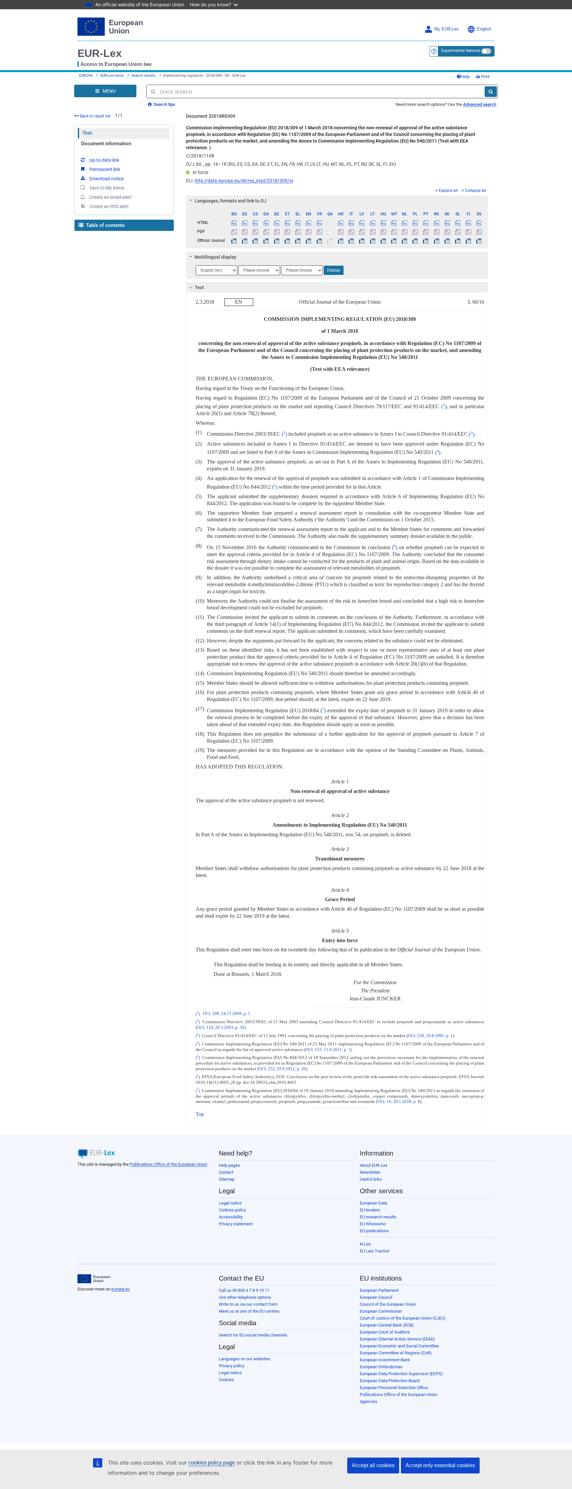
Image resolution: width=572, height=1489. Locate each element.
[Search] (491, 91)
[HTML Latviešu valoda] (362, 222)
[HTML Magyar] (383, 222)
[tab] (337, 201)
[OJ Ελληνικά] (298, 240)
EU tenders (370, 1209)
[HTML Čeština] (255, 222)
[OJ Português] (426, 240)
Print (485, 76)
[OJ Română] (436, 240)
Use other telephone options (245, 1297)
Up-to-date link (104, 160)
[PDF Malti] (394, 231)
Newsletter (370, 1172)
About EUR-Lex (373, 1165)
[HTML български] (234, 222)
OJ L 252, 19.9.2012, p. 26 (282, 1069)
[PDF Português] (426, 231)
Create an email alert (110, 197)
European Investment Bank (385, 1359)
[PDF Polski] (415, 231)
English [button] (484, 29)
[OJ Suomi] (468, 240)
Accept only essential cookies (440, 1465)
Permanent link (104, 169)
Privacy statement (236, 1223)
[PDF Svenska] (479, 231)
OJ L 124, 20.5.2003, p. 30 (220, 1027)
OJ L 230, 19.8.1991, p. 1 (430, 1035)
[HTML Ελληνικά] (298, 222)
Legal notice (230, 1203)
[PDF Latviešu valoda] (362, 231)
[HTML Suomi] (468, 222)
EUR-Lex (99, 53)
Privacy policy (231, 1365)
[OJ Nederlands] (405, 240)
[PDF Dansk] (266, 231)
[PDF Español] (245, 231)
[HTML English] (309, 222)
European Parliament (379, 1290)
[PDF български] (234, 231)
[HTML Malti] (394, 222)
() (444, 406)
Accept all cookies (373, 1465)
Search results (143, 75)
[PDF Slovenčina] (447, 231)
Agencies (368, 1401)
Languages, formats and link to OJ (230, 200)
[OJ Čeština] (255, 240)
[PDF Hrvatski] (340, 231)
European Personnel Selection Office (394, 1387)
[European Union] (93, 1279)
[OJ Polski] (415, 240)
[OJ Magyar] (383, 240)
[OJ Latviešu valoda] (362, 240)
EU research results (378, 1216)
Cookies (226, 1379)
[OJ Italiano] (351, 240)
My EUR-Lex (446, 29)
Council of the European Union (388, 1304)
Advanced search (479, 104)
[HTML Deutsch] (276, 222)
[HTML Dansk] (266, 222)
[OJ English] (309, 240)
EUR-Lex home (112, 75)
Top (200, 1114)
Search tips (164, 104)
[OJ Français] (319, 240)
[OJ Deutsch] (276, 240)
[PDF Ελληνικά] (298, 231)
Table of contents (105, 225)
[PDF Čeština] (255, 231)
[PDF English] (309, 231)
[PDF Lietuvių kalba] (372, 231)
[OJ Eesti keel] (287, 240)
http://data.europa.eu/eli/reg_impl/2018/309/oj (244, 180)
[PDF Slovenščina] (458, 231)
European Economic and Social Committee (399, 1345)
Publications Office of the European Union (168, 1164)
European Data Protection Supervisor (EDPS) (401, 1373)
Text (87, 133)
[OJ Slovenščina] (458, 240)
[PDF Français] (319, 231)
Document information (106, 144)
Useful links (371, 1179)
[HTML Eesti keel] (287, 222)
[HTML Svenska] (479, 222)
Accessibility (231, 1216)
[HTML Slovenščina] (458, 222)
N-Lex (365, 1244)
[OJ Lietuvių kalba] (372, 240)
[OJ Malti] (394, 240)
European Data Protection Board (389, 1380)
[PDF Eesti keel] (287, 231)
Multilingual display (215, 257)
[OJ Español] (245, 240)
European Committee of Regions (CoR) (396, 1352)
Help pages (229, 1165)
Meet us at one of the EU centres (249, 1311)
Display (333, 270)
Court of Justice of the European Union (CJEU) (403, 1318)
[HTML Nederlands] (405, 222)
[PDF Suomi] (468, 231)
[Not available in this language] (330, 222)
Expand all (448, 190)
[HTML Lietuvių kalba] (372, 222)
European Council (376, 1297)
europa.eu (120, 1289)
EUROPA (86, 75)
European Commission (381, 1311)
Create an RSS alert (109, 206)
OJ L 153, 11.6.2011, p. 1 (328, 1049)
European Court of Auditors (385, 1332)
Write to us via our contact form (248, 1304)
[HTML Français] (319, 222)
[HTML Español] (245, 222)
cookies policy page (211, 1463)
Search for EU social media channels (253, 1335)
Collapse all (475, 190)
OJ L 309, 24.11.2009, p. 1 (226, 1014)
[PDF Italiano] (351, 231)
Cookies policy (232, 1209)
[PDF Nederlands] (405, 231)
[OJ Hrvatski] (340, 240)
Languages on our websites (244, 1358)
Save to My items (106, 188)
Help (465, 76)
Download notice (106, 178)
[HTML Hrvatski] (340, 222)
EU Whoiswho (373, 1223)
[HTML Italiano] (351, 222)
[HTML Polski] (415, 222)
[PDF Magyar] (383, 231)
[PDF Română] (436, 231)
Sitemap (226, 1179)
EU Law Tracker (374, 1250)
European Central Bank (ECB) (387, 1325)
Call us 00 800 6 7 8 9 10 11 (244, 1290)
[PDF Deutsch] (276, 231)
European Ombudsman (381, 1366)
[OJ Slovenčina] (447, 240)
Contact (226, 1172)
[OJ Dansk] (266, 240)
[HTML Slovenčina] (447, 222)
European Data (373, 1203)
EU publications (374, 1230)
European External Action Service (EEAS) (397, 1338)
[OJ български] (234, 240)
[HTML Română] (436, 222)
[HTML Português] (426, 222)
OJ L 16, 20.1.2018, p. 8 (398, 1101)
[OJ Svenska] (479, 240)
